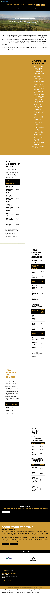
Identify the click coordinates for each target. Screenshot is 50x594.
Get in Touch (6, 511)
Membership (16, 8)
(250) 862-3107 (7, 571)
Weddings (28, 8)
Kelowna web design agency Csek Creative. (36, 587)
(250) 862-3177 (5, 574)
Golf (5, 8)
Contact (22, 4)
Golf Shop (10, 8)
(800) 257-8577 (10, 570)
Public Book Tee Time (21, 592)
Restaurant (22, 8)
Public (43, 4)
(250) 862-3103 (9, 4)
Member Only (14, 544)
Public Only (5, 544)
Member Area (16, 4)
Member (37, 4)
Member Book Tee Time (33, 592)
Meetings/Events (36, 8)
